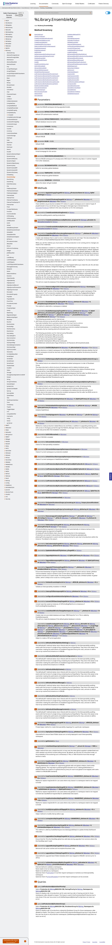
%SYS (7, 448)
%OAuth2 (8, 432)
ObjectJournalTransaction (14, 287)
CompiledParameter (12, 108)
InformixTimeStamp (12, 248)
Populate (9, 296)
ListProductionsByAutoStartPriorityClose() (46, 74)
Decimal (9, 145)
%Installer (8, 43)
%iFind (7, 473)
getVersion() (70, 70)
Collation (9, 99)
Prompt (9, 306)
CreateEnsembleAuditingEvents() (43, 38)
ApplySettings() (38, 34)
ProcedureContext (12, 303)
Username (10, 416)
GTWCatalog (10, 216)
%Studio (8, 455)
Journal (8, 490)
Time (8, 402)
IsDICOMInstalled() (39, 66)
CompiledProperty (12, 110)
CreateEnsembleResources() (42, 40)
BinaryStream (11, 85)
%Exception (9, 34)
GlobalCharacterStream (13, 230)
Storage (9, 372)
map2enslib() (71, 74)
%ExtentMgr (9, 36)
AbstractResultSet (12, 62)
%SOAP (8, 444)
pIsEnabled (50, 873)
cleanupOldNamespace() (74, 44)
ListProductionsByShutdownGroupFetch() (46, 84)
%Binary (87, 464)
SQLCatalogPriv (11, 335)
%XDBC (8, 467)
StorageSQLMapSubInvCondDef (16, 375)
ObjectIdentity (11, 280)
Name (8, 271)
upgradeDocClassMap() (74, 87)
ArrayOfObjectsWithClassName (15, 73)
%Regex (8, 439)
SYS (7, 496)
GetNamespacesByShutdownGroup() (44, 54)
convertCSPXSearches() (73, 48)
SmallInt (9, 368)
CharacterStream (11, 94)
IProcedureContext (12, 241)
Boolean (9, 87)
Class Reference (25, 8)
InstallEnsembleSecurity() (41, 64)
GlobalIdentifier (11, 234)
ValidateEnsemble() (72, 42)
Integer (9, 250)
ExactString (10, 181)
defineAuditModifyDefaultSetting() (77, 54)
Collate (9, 96)
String (8, 379)
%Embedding (9, 32)
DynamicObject (11, 161)
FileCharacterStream (12, 191)
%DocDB (8, 30)
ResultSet (9, 319)
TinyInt (9, 407)
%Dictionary (9, 27)
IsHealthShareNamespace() (42, 72)
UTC (8, 411)
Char (8, 92)
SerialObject (10, 356)
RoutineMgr (10, 326)
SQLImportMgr (11, 347)
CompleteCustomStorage (14, 117)
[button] (35, 99)
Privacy (84, 942)
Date (8, 140)
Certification (91, 3)
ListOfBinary (10, 257)
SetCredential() (38, 95)
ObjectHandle (11, 278)
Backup (8, 480)
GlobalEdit (10, 232)
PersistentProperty (12, 294)
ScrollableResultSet (12, 354)
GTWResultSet (11, 220)
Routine (9, 322)
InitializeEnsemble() (40, 58)
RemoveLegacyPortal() (40, 91)
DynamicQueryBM (12, 168)
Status (8, 370)
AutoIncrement (11, 76)
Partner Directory (104, 3)
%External (8, 39)
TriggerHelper (11, 409)
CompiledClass (11, 103)
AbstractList (10, 59)
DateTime (9, 142)
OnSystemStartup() (39, 89)
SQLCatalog (10, 333)
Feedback (111, 476)
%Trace (8, 457)
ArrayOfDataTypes (12, 69)
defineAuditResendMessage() (75, 60)
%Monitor (8, 427)
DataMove (8, 485)
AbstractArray (11, 53)
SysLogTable (10, 393)
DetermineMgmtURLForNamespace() (44, 46)
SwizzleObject (11, 384)
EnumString (10, 179)
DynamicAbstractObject (13, 154)
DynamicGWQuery (12, 158)
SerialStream (10, 361)
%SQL (7, 446)
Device (9, 149)
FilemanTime (10, 197)
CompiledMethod (12, 105)
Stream (9, 377)
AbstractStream (11, 64)
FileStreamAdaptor (12, 193)
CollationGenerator (12, 101)
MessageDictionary (12, 266)
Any (8, 66)
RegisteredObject (11, 315)
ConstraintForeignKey (13, 122)
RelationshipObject (12, 317)
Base (8, 78)
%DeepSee (9, 25)
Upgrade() (70, 36)
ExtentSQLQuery (11, 184)
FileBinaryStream (11, 188)
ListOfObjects (10, 262)
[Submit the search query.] (90, 13)
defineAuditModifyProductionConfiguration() (80, 56)
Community (55, 3)
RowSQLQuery (11, 329)
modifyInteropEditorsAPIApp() (76, 82)
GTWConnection (11, 218)
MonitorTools (9, 492)
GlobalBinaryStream (12, 227)
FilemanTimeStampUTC (13, 202)
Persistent (9, 292)
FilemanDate (10, 195)
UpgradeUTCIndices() (73, 40)
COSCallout (10, 89)
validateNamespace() (73, 93)
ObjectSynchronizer (12, 289)
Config (7, 483)
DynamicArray (11, 156)
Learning (33, 3)
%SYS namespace (35, 8)
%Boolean (86, 199)
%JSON (8, 48)
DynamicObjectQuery (13, 163)
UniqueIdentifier (11, 414)
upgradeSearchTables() (73, 91)
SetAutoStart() (38, 93)
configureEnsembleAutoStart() (75, 46)
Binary (8, 82)
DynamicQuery (11, 165)
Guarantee (94, 942)
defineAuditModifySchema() (75, 58)
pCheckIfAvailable (52, 877)
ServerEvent (10, 363)
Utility (8, 418)
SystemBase (10, 395)
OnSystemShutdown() (40, 87)
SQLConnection (11, 338)
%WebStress (9, 464)
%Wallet (8, 462)
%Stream (8, 453)
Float (8, 207)
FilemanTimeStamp (12, 200)
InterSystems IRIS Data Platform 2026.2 (11, 8)
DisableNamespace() (40, 48)
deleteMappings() (72, 66)
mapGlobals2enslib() (73, 78)
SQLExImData (11, 340)
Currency (9, 131)
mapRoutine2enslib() (73, 80)
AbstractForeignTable (13, 57)
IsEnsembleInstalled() (40, 68)
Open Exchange (67, 3)
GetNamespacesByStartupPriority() (44, 56)
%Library (42, 8)
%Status (48, 195)
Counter (9, 128)
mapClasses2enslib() (73, 76)
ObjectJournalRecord (12, 285)
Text (8, 398)
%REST (7, 437)
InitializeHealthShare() (40, 60)
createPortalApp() (72, 52)
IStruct (8, 246)
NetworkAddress (11, 273)
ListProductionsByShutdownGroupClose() (46, 80)
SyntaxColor (10, 386)
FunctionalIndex (11, 214)
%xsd (7, 478)
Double (9, 151)
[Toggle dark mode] (107, 12)
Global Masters (79, 3)
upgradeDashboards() (73, 85)
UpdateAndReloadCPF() (74, 34)
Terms (88, 942)
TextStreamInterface (12, 400)
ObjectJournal (11, 283)
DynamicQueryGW (12, 170)
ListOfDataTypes (11, 260)
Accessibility (102, 942)
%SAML (8, 441)
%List (41, 476)
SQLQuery (10, 352)
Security (8, 499)
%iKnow (8, 476)
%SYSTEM (8, 450)
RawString (10, 312)
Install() (36, 62)
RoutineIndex (10, 324)
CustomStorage (11, 135)
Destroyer (9, 147)
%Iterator (8, 46)
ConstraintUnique (12, 124)
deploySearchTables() (73, 68)
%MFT (7, 425)
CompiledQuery (11, 112)
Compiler (10, 115)
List (8, 255)
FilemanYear (10, 204)
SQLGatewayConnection (13, 345)
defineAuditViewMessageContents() (77, 64)
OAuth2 (8, 494)
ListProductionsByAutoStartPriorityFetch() (46, 78)
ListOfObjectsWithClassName (15, 264)
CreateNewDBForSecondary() (42, 44)
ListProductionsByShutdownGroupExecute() (46, 82)
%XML (7, 469)
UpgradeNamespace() (73, 38)
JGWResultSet (10, 253)
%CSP (7, 20)
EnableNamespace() (40, 50)
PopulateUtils (10, 299)
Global (8, 225)
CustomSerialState (12, 133)
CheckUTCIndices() (39, 36)
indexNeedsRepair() (72, 72)
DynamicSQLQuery (12, 172)
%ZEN (7, 471)
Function (9, 211)
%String (67, 193)
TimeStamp (10, 404)
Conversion (10, 126)
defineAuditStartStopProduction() (76, 62)
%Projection (9, 434)
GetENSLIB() (37, 52)
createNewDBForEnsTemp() (75, 50)
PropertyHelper (11, 308)
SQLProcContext (11, 349)
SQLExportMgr (11, 342)
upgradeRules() (71, 89)
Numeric (9, 276)
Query (8, 310)
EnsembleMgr (48, 8)
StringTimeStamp (12, 381)
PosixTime (10, 301)
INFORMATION (10, 487)
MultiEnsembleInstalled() (41, 85)
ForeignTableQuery (12, 209)
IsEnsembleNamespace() (41, 70)
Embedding (10, 174)
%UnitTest (8, 460)
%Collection (9, 23)
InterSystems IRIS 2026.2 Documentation (11, 941)
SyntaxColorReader (12, 388)
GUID (8, 223)
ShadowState (10, 365)
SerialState (10, 358)
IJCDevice (9, 239)
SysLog (9, 391)
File (8, 186)
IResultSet (9, 243)
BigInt (8, 80)
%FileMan (8, 41)
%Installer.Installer (44, 222)
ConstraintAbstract (12, 119)
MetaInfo (9, 269)
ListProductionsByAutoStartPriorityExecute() (46, 76)
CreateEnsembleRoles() (40, 42)
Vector (8, 421)
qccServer (9, 423)
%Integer (84, 220)
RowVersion (10, 331)
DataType (9, 138)
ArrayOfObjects (11, 71)
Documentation (43, 3)
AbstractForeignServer (13, 55)
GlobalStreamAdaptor (13, 237)
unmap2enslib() (71, 84)
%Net (7, 430)
